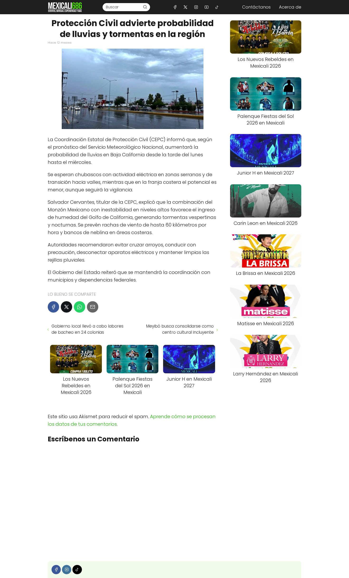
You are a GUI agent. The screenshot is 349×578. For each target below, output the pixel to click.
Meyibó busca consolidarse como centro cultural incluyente (179, 329)
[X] (185, 7)
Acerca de (290, 7)
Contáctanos (256, 7)
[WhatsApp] (79, 307)
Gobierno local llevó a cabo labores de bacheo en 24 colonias (87, 329)
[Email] (92, 307)
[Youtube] (206, 7)
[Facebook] (175, 7)
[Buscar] (145, 7)
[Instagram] (196, 7)
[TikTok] (217, 7)
